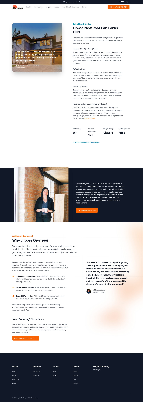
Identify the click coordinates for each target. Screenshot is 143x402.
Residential (36, 375)
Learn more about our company (86, 142)
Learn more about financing (24, 338)
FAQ (74, 379)
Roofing (28, 7)
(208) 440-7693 (89, 118)
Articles (57, 7)
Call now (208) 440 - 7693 (119, 7)
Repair (14, 375)
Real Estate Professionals (71, 7)
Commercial (36, 371)
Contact (84, 7)
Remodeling (38, 7)
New (13, 371)
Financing (15, 379)
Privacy (75, 383)
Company (48, 7)
